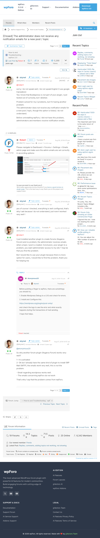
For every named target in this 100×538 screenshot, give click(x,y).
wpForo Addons (59, 488)
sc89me (82, 76)
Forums (8, 23)
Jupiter (82, 146)
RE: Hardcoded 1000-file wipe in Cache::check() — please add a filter (86, 115)
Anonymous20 (33, 278)
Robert (20, 61)
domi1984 (83, 92)
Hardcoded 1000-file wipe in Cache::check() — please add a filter (87, 71)
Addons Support (9, 521)
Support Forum (9, 512)
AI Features (57, 475)
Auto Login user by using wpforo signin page (85, 88)
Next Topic (61, 404)
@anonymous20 (23, 348)
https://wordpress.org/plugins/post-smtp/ (36, 303)
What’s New (21, 23)
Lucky (82, 99)
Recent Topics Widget (86, 97)
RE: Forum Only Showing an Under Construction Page (85, 214)
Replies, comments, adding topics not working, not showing (86, 54)
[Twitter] (5, 493)
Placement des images (87, 80)
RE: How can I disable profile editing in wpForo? (86, 232)
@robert (20, 85)
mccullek (83, 226)
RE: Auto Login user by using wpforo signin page (87, 152)
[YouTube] (11, 493)
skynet (23, 77)
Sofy (81, 179)
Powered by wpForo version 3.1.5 (86, 458)
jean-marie (83, 82)
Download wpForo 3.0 (86, 7)
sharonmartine (85, 128)
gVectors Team (59, 508)
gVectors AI (34, 7)
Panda (82, 59)
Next (65, 46)
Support (45, 7)
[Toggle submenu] (25, 7)
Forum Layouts (59, 480)
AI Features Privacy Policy (63, 516)
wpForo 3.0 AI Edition (21, 7)
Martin (82, 192)
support (82, 65)
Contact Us (57, 512)
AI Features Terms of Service (64, 521)
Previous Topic (48, 404)
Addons (76, 7)
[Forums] (5, 29)
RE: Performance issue (86, 183)
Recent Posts (50, 23)
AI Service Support (10, 516)
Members (35, 23)
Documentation (62, 7)
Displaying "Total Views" (87, 63)
